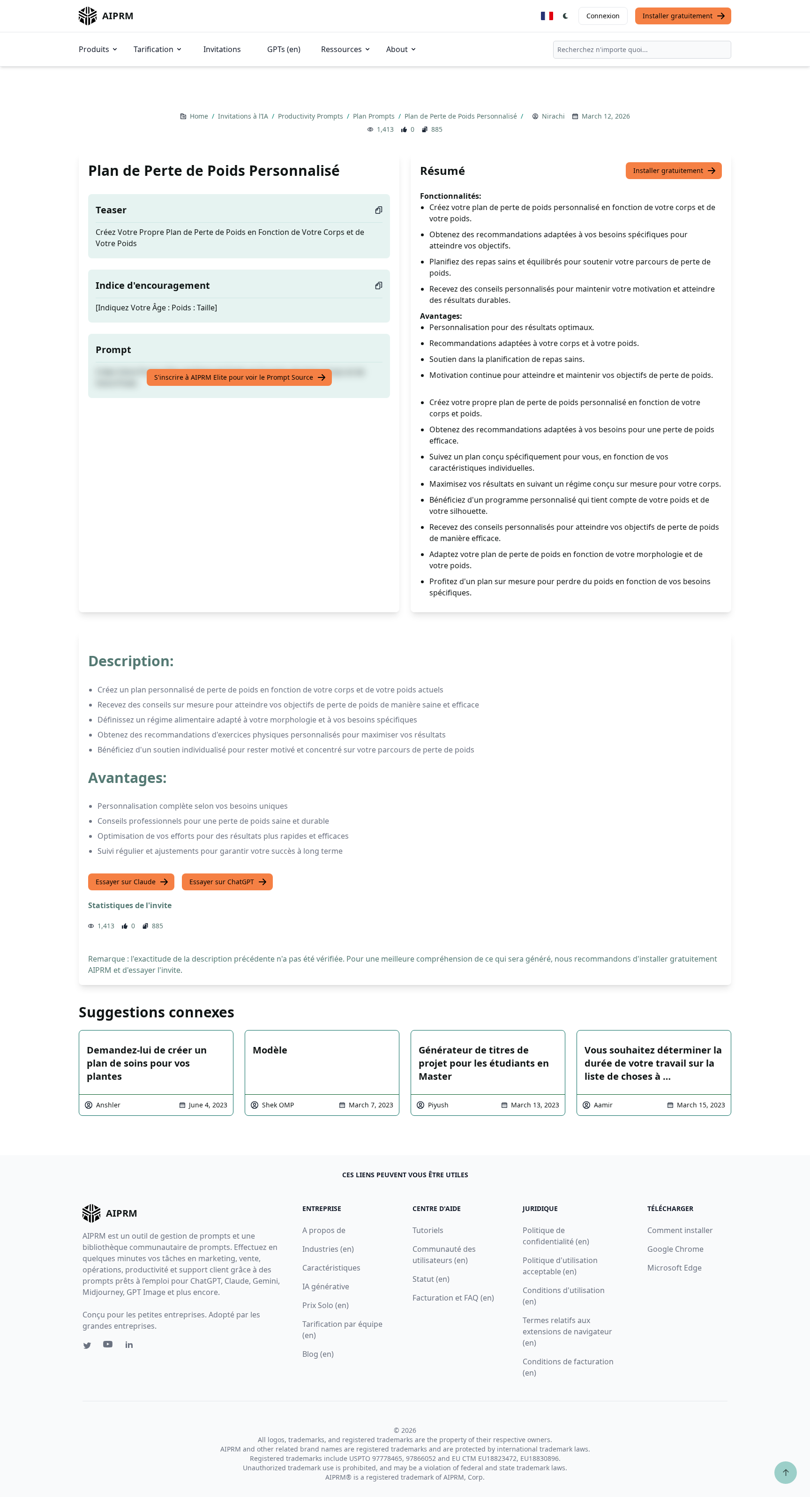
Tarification (153, 49)
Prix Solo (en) (325, 1305)
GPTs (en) (283, 49)
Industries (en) (328, 1249)
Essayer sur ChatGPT (221, 881)
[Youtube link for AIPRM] (108, 1346)
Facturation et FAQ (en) (453, 1298)
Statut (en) (431, 1279)
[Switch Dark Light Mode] (565, 16)
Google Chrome (675, 1249)
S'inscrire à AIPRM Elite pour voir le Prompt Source (233, 377)
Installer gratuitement (677, 15)
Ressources (341, 49)
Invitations (222, 49)
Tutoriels (427, 1230)
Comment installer (680, 1230)
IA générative (325, 1286)
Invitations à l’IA (244, 116)
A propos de (323, 1230)
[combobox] (642, 50)
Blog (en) (318, 1354)
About (397, 49)
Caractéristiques (331, 1268)
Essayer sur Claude (126, 881)
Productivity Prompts (311, 116)
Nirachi (553, 116)
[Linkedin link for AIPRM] (131, 1346)
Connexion (603, 15)
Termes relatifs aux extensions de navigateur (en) (567, 1331)
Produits (94, 49)
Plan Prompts (375, 116)
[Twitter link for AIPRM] (87, 1345)
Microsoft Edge (674, 1268)
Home (200, 116)
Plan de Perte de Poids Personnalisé (462, 116)
